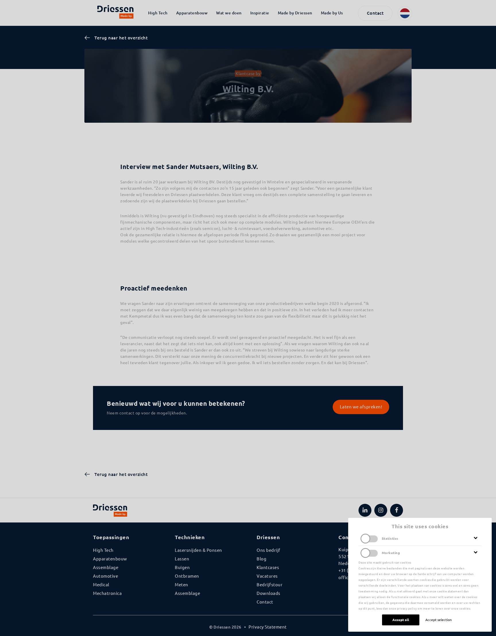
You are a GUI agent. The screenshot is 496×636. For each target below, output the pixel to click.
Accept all (400, 620)
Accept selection (438, 620)
